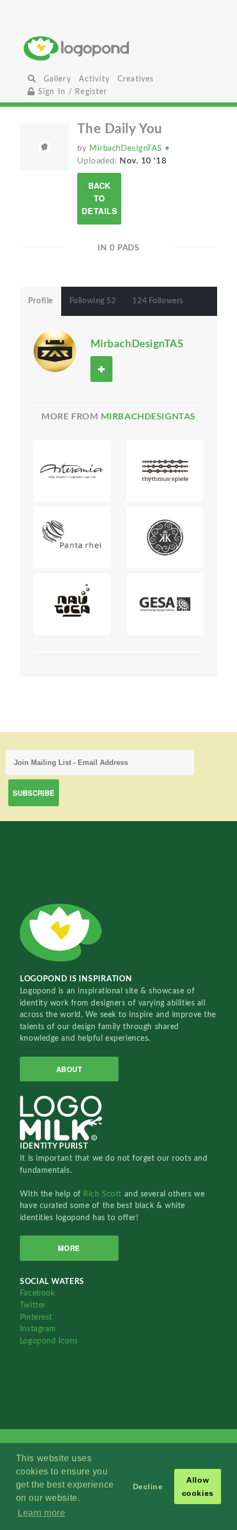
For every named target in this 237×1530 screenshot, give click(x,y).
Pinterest (36, 1317)
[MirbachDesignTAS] (55, 350)
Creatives (135, 79)
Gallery (57, 79)
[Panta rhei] (72, 537)
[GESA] (165, 604)
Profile (40, 301)
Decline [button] (148, 1486)
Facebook (37, 1293)
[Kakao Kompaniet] (165, 537)
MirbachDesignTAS (127, 148)
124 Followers (157, 301)
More (69, 1248)
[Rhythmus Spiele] (165, 470)
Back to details (99, 198)
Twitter (33, 1305)
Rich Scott (103, 1194)
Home (119, 48)
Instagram (38, 1329)
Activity (94, 79)
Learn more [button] (42, 1512)
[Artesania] (72, 470)
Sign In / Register (71, 92)
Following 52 (92, 301)
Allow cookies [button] (198, 1487)
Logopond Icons (49, 1341)
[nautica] (72, 604)
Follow (101, 369)
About (69, 1069)
